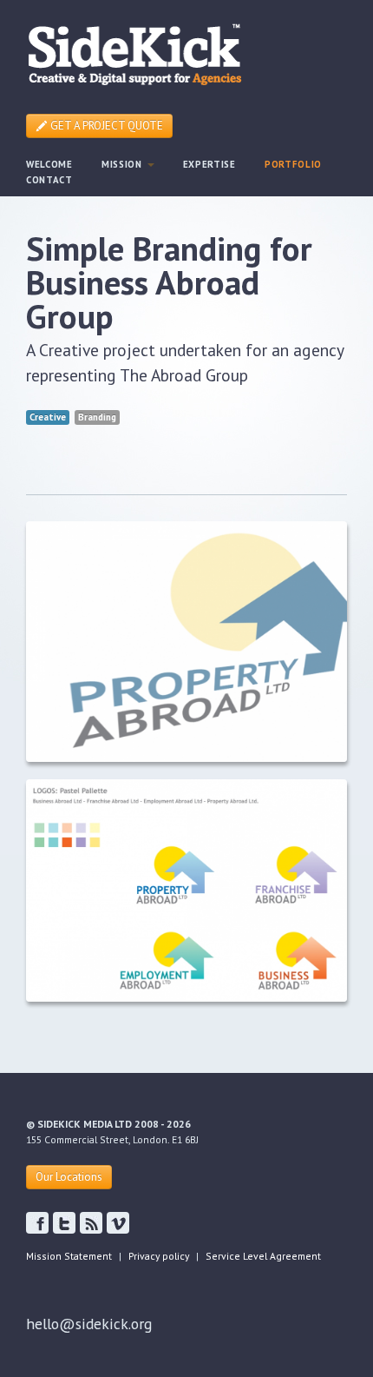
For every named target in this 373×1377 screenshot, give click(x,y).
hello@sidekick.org (89, 1324)
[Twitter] (37, 1223)
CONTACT (49, 180)
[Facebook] (64, 1223)
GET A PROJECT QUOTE (105, 125)
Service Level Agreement (263, 1255)
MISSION (123, 164)
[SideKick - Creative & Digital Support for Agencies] (134, 52)
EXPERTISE (209, 164)
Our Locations (69, 1176)
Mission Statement (69, 1255)
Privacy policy (158, 1255)
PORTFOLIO (293, 164)
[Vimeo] (118, 1223)
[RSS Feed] (91, 1223)
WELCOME (49, 164)
